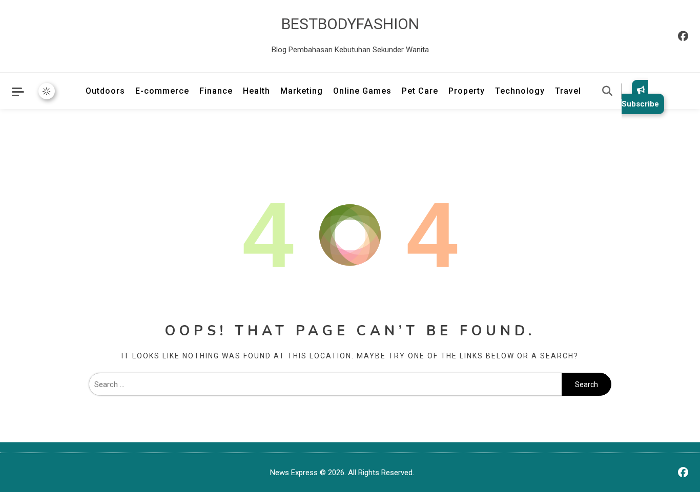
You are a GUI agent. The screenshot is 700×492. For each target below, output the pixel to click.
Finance (216, 91)
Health (256, 91)
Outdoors (105, 91)
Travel (568, 91)
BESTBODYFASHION (350, 24)
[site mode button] (46, 91)
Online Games (362, 91)
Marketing (301, 91)
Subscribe (640, 104)
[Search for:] (325, 384)
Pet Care (420, 91)
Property (466, 91)
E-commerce (162, 91)
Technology (520, 91)
